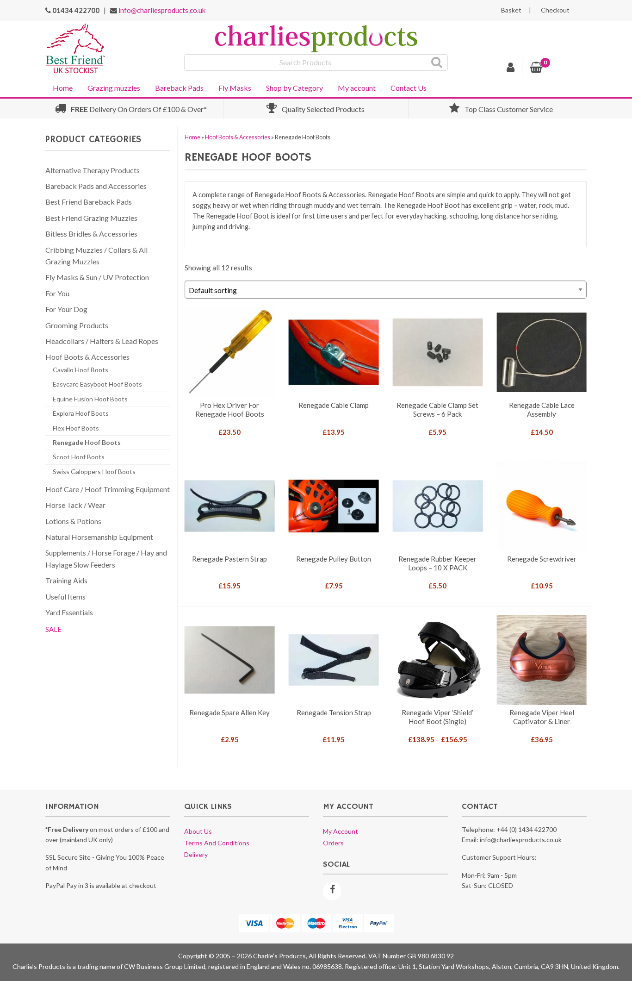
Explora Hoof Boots (81, 413)
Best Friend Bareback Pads (88, 201)
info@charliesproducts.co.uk (161, 10)
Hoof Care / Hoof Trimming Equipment (107, 489)
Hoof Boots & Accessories (237, 137)
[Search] (437, 62)
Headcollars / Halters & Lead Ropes (101, 341)
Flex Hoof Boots (76, 428)
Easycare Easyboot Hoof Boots (97, 384)
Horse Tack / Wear (75, 504)
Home (63, 87)
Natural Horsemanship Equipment (99, 536)
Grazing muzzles (113, 87)
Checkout (555, 10)
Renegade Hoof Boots (87, 442)
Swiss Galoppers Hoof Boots (94, 471)
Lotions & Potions (73, 521)
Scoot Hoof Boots (79, 457)
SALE (53, 629)
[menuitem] (62, 87)
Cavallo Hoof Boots (80, 370)
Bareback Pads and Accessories (96, 185)
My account (357, 87)
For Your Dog (66, 309)
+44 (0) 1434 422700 (526, 829)
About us (198, 831)
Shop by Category (294, 87)
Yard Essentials (69, 612)
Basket (511, 10)
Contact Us (408, 87)
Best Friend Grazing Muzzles (91, 217)
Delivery (196, 854)
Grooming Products (76, 325)
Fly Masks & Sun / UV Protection (97, 277)
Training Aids (66, 580)
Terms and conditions (216, 843)
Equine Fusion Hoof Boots (90, 399)
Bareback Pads (179, 87)
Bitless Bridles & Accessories (91, 233)
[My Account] (510, 68)
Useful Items (65, 596)
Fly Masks (234, 87)
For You (57, 293)
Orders (333, 843)
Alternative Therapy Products (92, 170)
